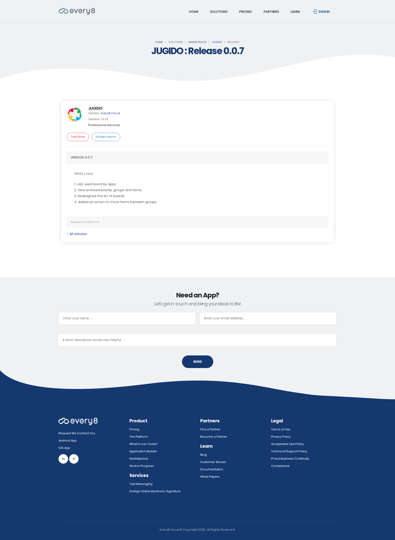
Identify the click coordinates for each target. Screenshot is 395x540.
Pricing (245, 11)
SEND (197, 361)
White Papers (210, 477)
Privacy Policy (281, 437)
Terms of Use (280, 429)
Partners (271, 11)
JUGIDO (217, 42)
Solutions (219, 11)
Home (193, 11)
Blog (203, 455)
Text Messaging (140, 484)
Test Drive (78, 137)
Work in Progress (141, 466)
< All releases (77, 234)
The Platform (138, 437)
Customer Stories (213, 462)
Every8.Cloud (110, 113)
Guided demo (106, 137)
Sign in (324, 11)
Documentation (211, 469)
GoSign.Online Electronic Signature (155, 491)
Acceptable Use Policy (287, 444)
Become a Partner (213, 437)
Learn (295, 11)
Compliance (280, 466)
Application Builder (143, 451)
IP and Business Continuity (290, 459)
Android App (68, 440)
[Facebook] (73, 459)
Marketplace (197, 42)
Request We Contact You (77, 433)
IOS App (65, 448)
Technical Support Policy (289, 451)
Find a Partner (210, 429)
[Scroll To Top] (387, 535)
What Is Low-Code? (143, 444)
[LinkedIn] (63, 459)
